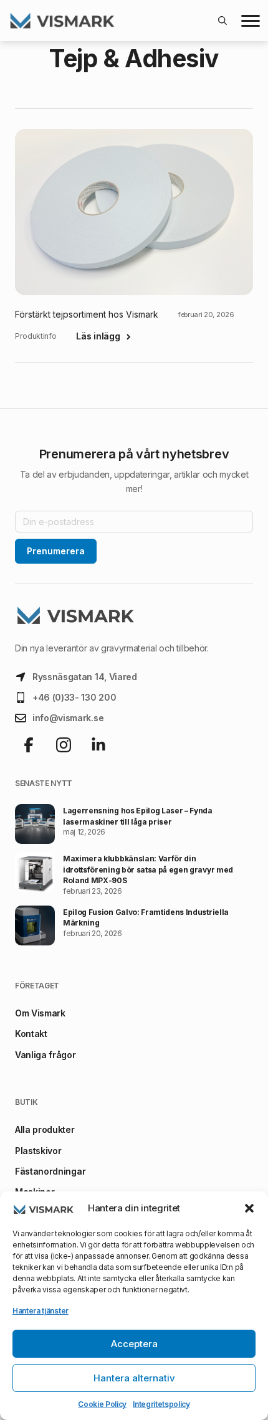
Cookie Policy (102, 1404)
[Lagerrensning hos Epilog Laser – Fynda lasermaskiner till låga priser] (35, 824)
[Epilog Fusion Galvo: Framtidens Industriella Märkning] (35, 925)
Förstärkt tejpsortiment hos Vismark (86, 314)
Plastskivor (38, 1150)
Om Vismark (40, 1013)
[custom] (28, 745)
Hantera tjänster (40, 1310)
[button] (249, 1208)
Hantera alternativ (134, 1378)
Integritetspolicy (161, 1404)
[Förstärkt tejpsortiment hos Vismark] (134, 212)
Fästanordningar (50, 1171)
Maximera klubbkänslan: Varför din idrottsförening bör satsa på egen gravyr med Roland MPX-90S (148, 869)
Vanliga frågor (45, 1054)
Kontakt (31, 1033)
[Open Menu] (250, 20)
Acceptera (134, 1344)
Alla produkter (45, 1129)
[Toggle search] (222, 20)
